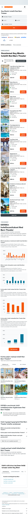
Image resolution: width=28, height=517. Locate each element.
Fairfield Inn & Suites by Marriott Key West (18, 184)
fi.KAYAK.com (5, 492)
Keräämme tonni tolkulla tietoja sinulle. (10, 511)
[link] (14, 349)
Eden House (13, 96)
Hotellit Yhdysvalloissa (6, 493)
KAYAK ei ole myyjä (6, 508)
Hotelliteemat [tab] (6, 471)
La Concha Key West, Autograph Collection (18, 168)
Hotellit (10, 492)
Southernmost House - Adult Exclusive (17, 200)
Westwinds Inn (13, 153)
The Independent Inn (15, 125)
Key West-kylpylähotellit (8, 479)
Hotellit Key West (21, 493)
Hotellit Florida (14, 493)
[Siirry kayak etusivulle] (8, 7)
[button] (2, 7)
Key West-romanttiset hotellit (9, 481)
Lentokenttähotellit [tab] (15, 471)
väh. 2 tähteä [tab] (23, 364)
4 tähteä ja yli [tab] (5, 364)
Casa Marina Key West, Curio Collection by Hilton (17, 67)
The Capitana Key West (15, 110)
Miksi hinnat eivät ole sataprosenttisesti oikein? (12, 513)
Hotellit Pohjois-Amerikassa (18, 492)
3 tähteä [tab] (14, 364)
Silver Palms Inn (14, 82)
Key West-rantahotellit (8, 483)
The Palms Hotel (14, 139)
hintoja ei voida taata (5, 504)
